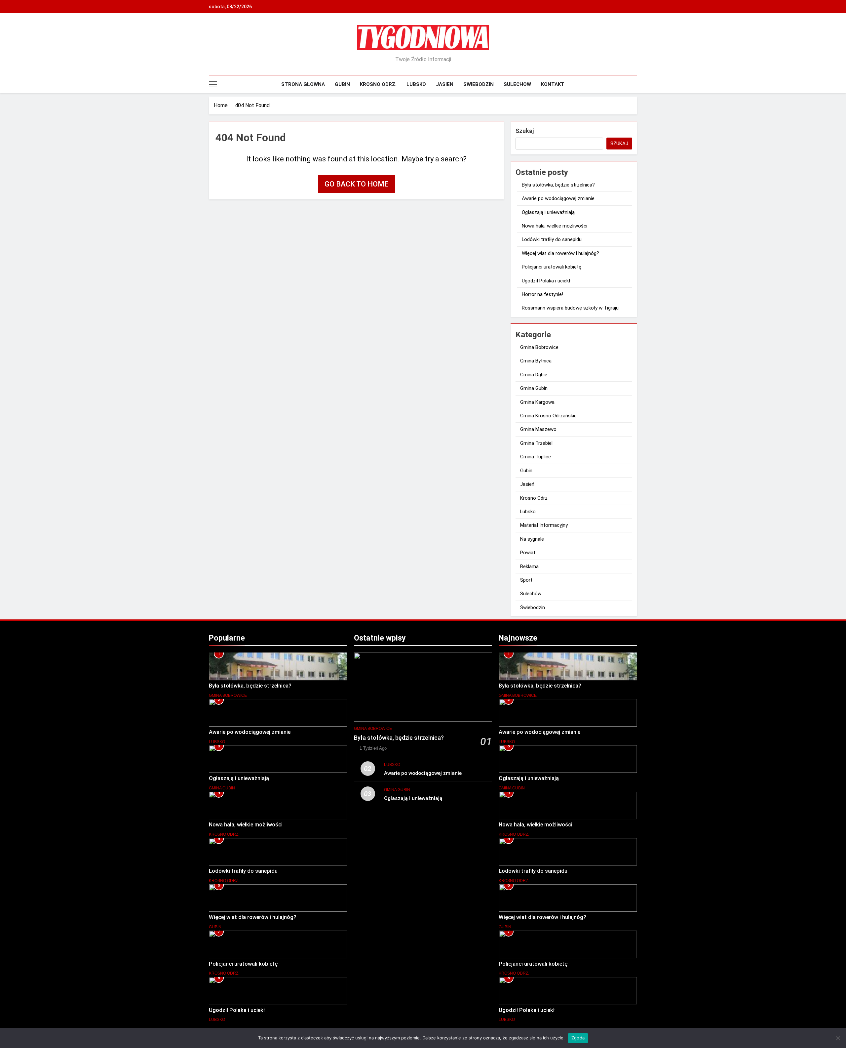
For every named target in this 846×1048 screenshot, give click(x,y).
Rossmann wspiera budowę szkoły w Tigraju (570, 308)
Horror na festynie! (542, 294)
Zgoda (578, 1037)
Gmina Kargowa (537, 402)
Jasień (444, 84)
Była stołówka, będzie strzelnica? (558, 185)
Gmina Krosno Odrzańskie (548, 416)
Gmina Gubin (534, 388)
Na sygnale (532, 539)
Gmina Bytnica (536, 361)
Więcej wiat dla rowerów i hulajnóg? (560, 253)
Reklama (529, 566)
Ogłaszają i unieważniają (548, 212)
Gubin (342, 84)
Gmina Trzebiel (536, 443)
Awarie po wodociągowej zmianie (558, 198)
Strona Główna (303, 84)
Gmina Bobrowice (539, 347)
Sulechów (517, 84)
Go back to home (357, 184)
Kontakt (552, 84)
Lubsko (416, 84)
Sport (526, 580)
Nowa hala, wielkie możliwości (554, 226)
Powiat (527, 553)
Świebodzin (478, 84)
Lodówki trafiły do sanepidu (552, 239)
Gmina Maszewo (538, 429)
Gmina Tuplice (535, 457)
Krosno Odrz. (378, 84)
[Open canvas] (213, 84)
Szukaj (525, 130)
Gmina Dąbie (533, 375)
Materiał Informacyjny (544, 525)
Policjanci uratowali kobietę (551, 267)
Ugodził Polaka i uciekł (546, 281)
